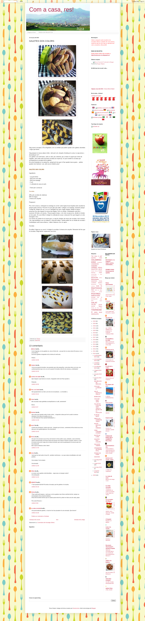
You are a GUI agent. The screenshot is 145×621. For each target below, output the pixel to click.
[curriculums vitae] (103, 108)
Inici (57, 519)
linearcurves (76, 608)
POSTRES (95, 294)
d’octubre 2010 (96, 363)
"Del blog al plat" (96, 256)
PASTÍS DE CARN (97, 436)
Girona (96, 271)
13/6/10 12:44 (35, 477)
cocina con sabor (36, 376)
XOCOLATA (95, 314)
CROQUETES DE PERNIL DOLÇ (98, 449)
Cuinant (108, 301)
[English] (93, 108)
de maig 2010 (98, 459)
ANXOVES (97, 457)
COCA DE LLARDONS (97, 388)
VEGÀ (100, 312)
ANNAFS (33, 482)
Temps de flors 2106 (96, 307)
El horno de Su (110, 349)
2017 (94, 337)
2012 (94, 349)
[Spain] (93, 112)
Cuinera (33, 365)
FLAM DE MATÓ (96, 415)
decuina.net (109, 317)
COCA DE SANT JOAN (97, 400)
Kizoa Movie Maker (109, 89)
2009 (94, 475)
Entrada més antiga (79, 519)
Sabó (101, 300)
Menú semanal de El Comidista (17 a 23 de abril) (110, 343)
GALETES (37, 340)
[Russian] (110, 115)
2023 (94, 323)
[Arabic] (114, 117)
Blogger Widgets (101, 63)
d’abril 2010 (97, 463)
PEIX (92, 290)
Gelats (92, 271)
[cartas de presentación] (102, 112)
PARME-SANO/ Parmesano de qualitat (110, 271)
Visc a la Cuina (35, 389)
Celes (32, 399)
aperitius (93, 258)
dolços (100, 267)
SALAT (94, 303)
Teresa (33, 436)
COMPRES (99, 262)
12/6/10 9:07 (35, 407)
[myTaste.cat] (95, 126)
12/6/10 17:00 (35, 447)
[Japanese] (107, 117)
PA (101, 286)
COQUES (94, 265)
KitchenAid (94, 277)
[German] (105, 110)
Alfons (33, 471)
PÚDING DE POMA (97, 453)
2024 (94, 321)
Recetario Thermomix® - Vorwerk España (110, 547)
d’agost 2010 (97, 370)
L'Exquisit (108, 519)
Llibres (100, 277)
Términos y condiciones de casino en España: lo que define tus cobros (110, 491)
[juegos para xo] (114, 112)
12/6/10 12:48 (35, 420)
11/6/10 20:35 (35, 371)
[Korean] (110, 117)
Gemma (33, 412)
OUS (97, 286)
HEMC (100, 272)
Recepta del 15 (96, 297)
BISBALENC (97, 396)
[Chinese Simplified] (103, 119)
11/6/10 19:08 (35, 360)
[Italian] (110, 112)
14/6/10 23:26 (35, 512)
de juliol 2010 (98, 374)
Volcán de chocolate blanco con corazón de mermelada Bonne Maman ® (110, 552)
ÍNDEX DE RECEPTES (46, 32)
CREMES (94, 267)
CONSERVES (95, 264)
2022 (94, 326)
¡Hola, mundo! (109, 589)
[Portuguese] (104, 117)
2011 (94, 351)
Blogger (94, 608)
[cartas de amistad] (97, 110)
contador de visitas (96, 95)
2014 (94, 344)
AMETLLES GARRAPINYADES (98, 420)
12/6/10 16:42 (35, 431)
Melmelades (95, 279)
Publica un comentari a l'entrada (40, 516)
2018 (94, 335)
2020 (94, 330)
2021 (94, 328)
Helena (33, 492)
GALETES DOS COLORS (97, 440)
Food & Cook (109, 418)
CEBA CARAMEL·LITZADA (98, 432)
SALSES (93, 304)
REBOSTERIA (95, 295)
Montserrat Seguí (96, 284)
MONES (100, 282)
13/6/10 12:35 (35, 465)
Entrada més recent (35, 519)
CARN (100, 257)
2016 (94, 339)
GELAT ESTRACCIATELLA (98, 393)
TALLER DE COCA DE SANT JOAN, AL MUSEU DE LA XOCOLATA (98, 408)
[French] (113, 108)
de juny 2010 (97, 378)
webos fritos (109, 588)
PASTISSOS (96, 288)
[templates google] (96, 117)
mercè (33, 425)
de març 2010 (98, 467)
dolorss (33, 349)
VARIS (95, 312)
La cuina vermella (36, 508)
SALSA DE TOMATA (97, 445)
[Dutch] (96, 115)
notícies (93, 286)
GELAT (100, 269)
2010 (94, 353)
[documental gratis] (111, 110)
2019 (94, 332)
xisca (32, 453)
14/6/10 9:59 (35, 503)
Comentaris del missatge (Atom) (45, 522)
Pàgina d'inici (32, 32)
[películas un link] (103, 115)
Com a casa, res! (51, 9)
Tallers (100, 306)
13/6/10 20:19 (35, 487)
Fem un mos (109, 402)
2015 (94, 342)
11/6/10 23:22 (35, 394)
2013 (94, 346)
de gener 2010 (96, 471)
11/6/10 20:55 (35, 384)
